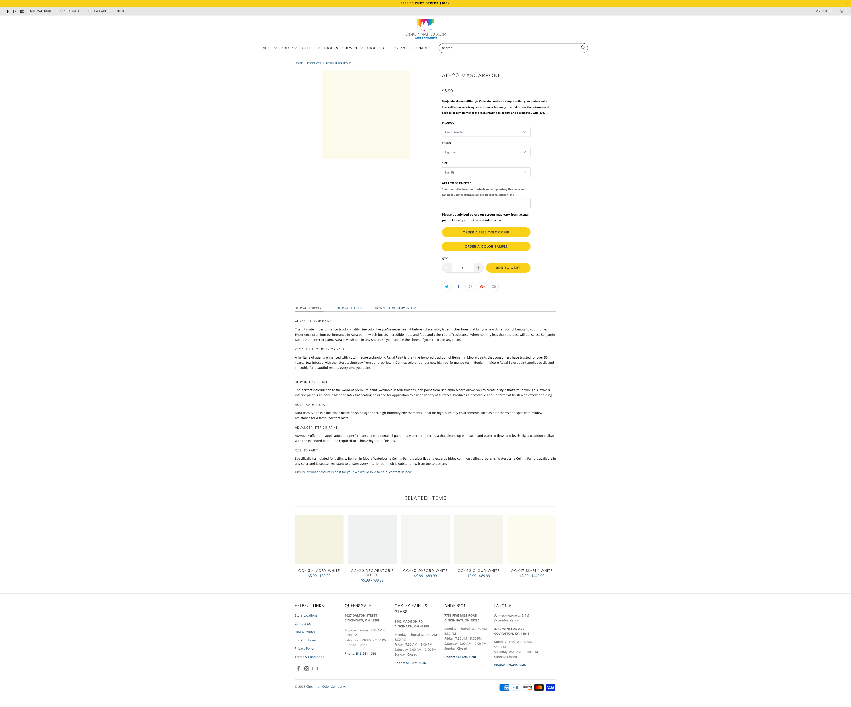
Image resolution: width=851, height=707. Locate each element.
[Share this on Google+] (482, 286)
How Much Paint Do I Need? (395, 308)
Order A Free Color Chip (486, 232)
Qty (445, 258)
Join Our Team (305, 640)
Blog (121, 11)
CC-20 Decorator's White (372, 539)
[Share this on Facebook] (458, 286)
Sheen (446, 143)
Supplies (308, 48)
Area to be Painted (485, 188)
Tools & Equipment (341, 48)
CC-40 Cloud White (478, 539)
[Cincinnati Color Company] (425, 29)
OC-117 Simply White (531, 539)
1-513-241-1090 (39, 11)
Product (449, 123)
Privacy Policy (304, 648)
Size (445, 163)
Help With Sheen (349, 308)
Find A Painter (100, 11)
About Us (376, 48)
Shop (268, 48)
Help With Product (309, 308)
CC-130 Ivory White (319, 539)
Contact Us (303, 623)
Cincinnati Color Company (325, 686)
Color (287, 48)
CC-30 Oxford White (425, 539)
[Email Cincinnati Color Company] (22, 11)
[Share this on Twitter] (447, 286)
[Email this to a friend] (494, 286)
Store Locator (70, 11)
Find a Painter (305, 632)
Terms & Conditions (309, 657)
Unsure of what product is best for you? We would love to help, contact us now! (353, 472)
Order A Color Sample (486, 246)
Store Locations (306, 615)
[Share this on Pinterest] (470, 286)
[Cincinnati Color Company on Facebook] (8, 11)
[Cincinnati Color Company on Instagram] (15, 11)
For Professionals (410, 48)
